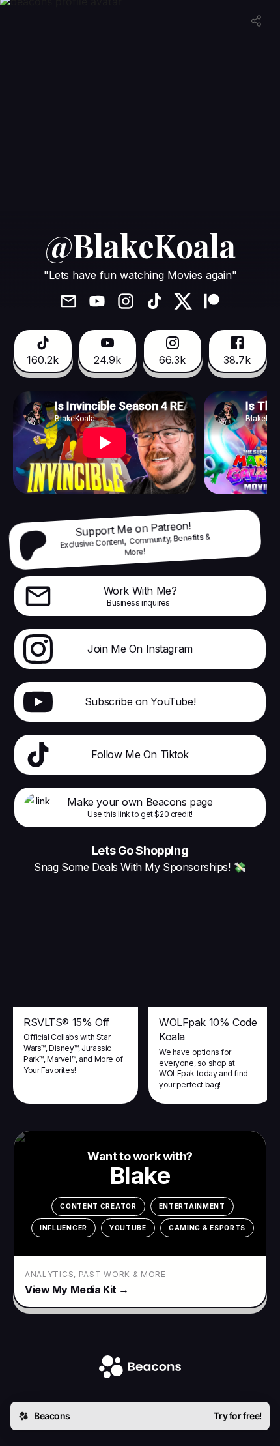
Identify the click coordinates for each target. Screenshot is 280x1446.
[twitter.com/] (183, 302)
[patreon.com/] (211, 302)
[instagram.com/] (125, 302)
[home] (140, 1368)
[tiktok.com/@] (154, 302)
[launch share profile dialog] (256, 20)
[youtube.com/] (97, 302)
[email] (68, 302)
